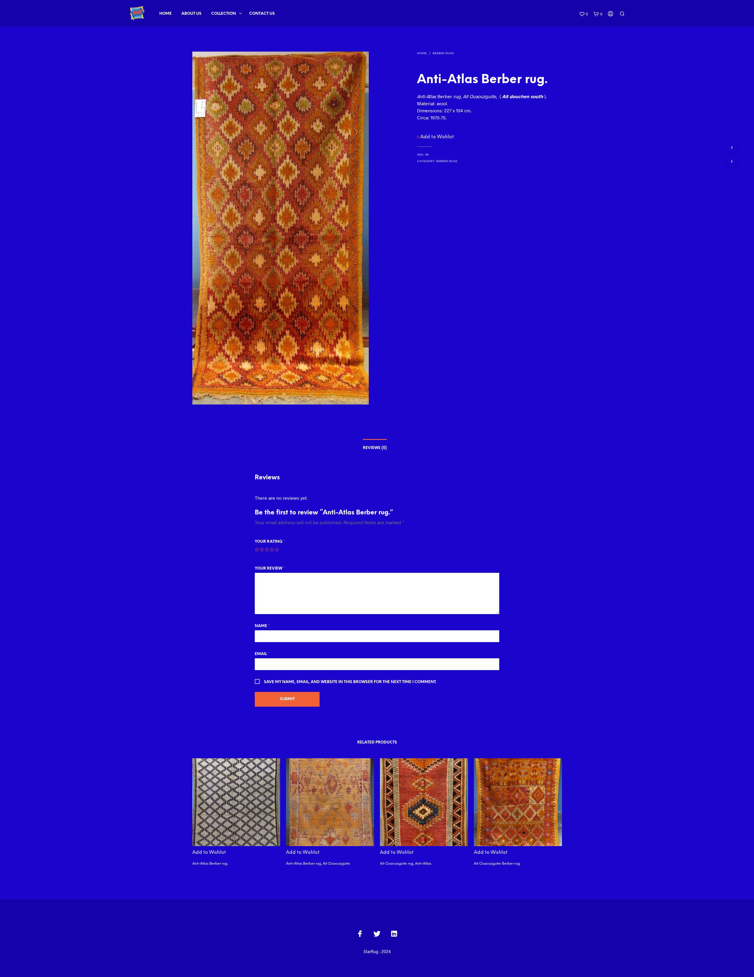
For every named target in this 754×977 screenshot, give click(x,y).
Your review (270, 568)
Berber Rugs (443, 53)
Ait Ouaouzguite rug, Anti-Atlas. (406, 864)
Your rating (270, 542)
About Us (191, 14)
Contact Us (262, 14)
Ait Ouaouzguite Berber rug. (497, 864)
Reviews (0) (375, 448)
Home (165, 14)
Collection (223, 14)
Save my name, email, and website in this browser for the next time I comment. (350, 682)
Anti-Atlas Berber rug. (210, 864)
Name (262, 626)
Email (262, 654)
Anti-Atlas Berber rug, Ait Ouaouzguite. (318, 864)
